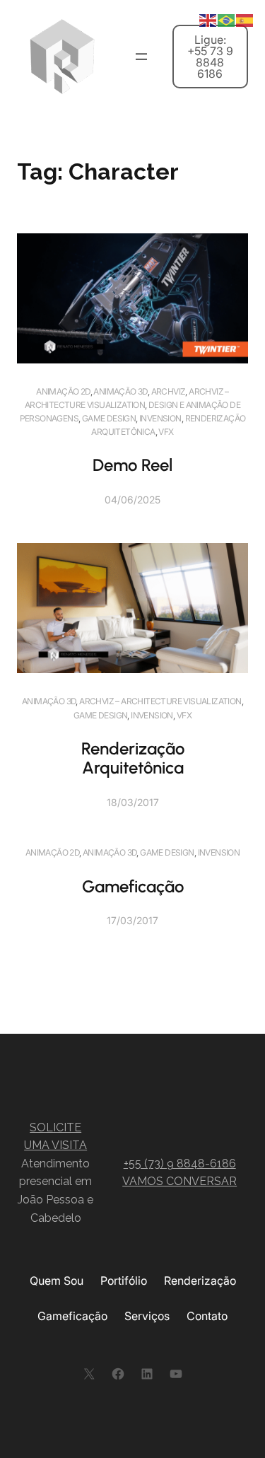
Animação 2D (63, 391)
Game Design (109, 418)
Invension (160, 418)
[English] (208, 19)
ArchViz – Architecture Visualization (160, 701)
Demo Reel (132, 465)
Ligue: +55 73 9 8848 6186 (210, 57)
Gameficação (133, 886)
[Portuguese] (227, 19)
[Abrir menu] (141, 56)
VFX (165, 431)
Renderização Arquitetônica (132, 758)
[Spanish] (245, 19)
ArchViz (168, 391)
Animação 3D (120, 391)
